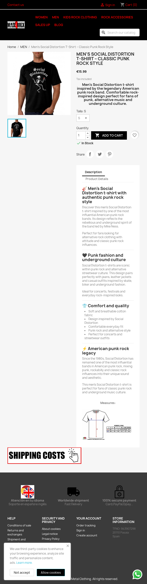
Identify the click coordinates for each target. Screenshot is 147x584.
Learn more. (24, 563)
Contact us (15, 5)
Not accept (22, 572)
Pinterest (109, 154)
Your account (88, 518)
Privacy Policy (51, 539)
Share (90, 154)
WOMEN (41, 17)
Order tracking (86, 525)
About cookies (51, 529)
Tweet (100, 154)
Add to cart (109, 135)
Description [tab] (93, 172)
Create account (86, 535)
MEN (55, 17)
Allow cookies (51, 572)
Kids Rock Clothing (80, 17)
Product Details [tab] (97, 179)
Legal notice (50, 534)
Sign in (80, 530)
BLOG (58, 25)
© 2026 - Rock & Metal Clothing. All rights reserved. (73, 579)
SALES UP (42, 25)
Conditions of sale (19, 525)
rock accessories (117, 17)
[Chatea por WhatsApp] (137, 574)
